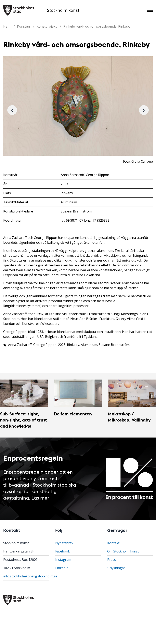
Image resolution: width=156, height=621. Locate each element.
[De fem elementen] (78, 393)
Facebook (62, 551)
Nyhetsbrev (64, 543)
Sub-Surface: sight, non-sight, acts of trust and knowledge (23, 420)
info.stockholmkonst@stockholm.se (30, 576)
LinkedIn (61, 568)
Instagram (63, 559)
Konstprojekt (47, 26)
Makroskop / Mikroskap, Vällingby (129, 417)
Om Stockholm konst (123, 551)
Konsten (23, 26)
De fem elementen (73, 414)
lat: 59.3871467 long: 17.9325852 (85, 220)
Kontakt (113, 543)
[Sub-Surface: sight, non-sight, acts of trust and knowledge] (24, 393)
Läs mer (40, 497)
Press (111, 559)
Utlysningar (116, 568)
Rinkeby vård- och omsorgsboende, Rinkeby (96, 26)
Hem (6, 26)
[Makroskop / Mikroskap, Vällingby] (132, 393)
